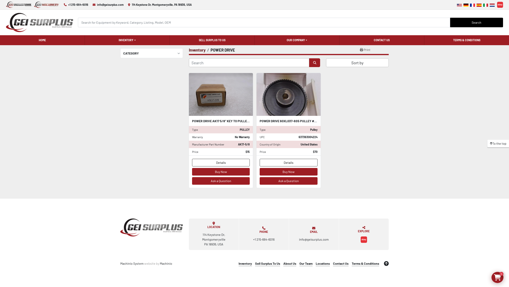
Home (42, 40)
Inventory (126, 40)
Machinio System (132, 263)
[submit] (314, 62)
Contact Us (382, 40)
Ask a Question (221, 181)
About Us (289, 263)
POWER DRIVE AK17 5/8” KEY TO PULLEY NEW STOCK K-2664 (235, 121)
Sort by (357, 62)
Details (221, 162)
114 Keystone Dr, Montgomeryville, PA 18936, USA (162, 4)
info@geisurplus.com (110, 4)
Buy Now (221, 172)
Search (476, 22)
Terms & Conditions (466, 40)
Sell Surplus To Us (212, 40)
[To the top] (386, 263)
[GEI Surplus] (151, 227)
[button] (127, 40)
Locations (323, 263)
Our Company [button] (296, 40)
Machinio (166, 263)
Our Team (306, 263)
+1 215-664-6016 (78, 4)
